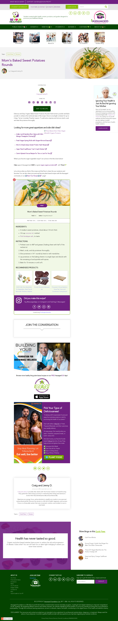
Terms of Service (53, 618)
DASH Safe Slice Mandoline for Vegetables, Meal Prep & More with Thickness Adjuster (24, 289)
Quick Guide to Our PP (17, 593)
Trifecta (50, 441)
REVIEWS (57, 7)
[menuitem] (20, 26)
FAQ (12, 591)
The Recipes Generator (45, 312)
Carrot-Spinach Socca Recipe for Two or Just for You (33, 153)
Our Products (14, 585)
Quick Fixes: (100, 532)
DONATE (50, 7)
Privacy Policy (45, 618)
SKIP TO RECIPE (42, 109)
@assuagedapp (32, 302)
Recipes (18, 54)
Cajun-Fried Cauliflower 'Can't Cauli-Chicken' (30, 149)
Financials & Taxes (16, 579)
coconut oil (29, 233)
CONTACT (42, 7)
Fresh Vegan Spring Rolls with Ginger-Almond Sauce (33, 140)
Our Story (13, 578)
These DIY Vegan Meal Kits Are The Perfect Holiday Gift (95, 551)
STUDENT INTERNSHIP (19, 7)
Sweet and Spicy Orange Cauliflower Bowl (96, 557)
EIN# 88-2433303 (73, 618)
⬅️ (33, 176)
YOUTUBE (34, 7)
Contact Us (14, 589)
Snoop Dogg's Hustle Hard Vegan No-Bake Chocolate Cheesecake (96, 544)
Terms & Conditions (63, 618)
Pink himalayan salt (26, 236)
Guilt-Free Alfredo (90, 537)
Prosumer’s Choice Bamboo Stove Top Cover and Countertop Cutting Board (59, 289)
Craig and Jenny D (23, 491)
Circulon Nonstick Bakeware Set (42, 288)
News (12, 583)
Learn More (103, 128)
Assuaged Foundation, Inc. (52, 601)
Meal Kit (57, 424)
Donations (13, 581)
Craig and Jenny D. (17, 71)
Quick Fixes (10, 54)
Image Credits (14, 587)
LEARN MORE (71, 7)
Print (42, 205)
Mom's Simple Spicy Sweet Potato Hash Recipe (31, 145)
